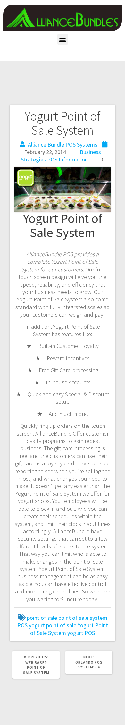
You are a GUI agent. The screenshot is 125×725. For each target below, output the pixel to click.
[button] (62, 39)
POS (22, 625)
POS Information (67, 159)
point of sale (42, 617)
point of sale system (82, 617)
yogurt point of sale (52, 625)
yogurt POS (81, 633)
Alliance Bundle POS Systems (62, 144)
